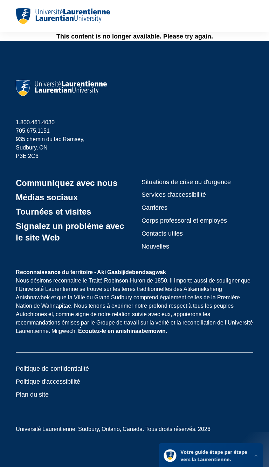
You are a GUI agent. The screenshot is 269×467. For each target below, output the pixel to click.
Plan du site (32, 394)
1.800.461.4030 (35, 122)
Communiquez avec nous (66, 183)
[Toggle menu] (247, 16)
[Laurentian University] (63, 16)
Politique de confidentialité (52, 368)
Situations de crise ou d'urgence (186, 182)
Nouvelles (155, 246)
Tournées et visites (53, 211)
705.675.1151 (33, 131)
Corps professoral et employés (184, 220)
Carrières (154, 207)
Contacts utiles (162, 233)
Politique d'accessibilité (48, 381)
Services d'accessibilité (174, 194)
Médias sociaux (47, 197)
